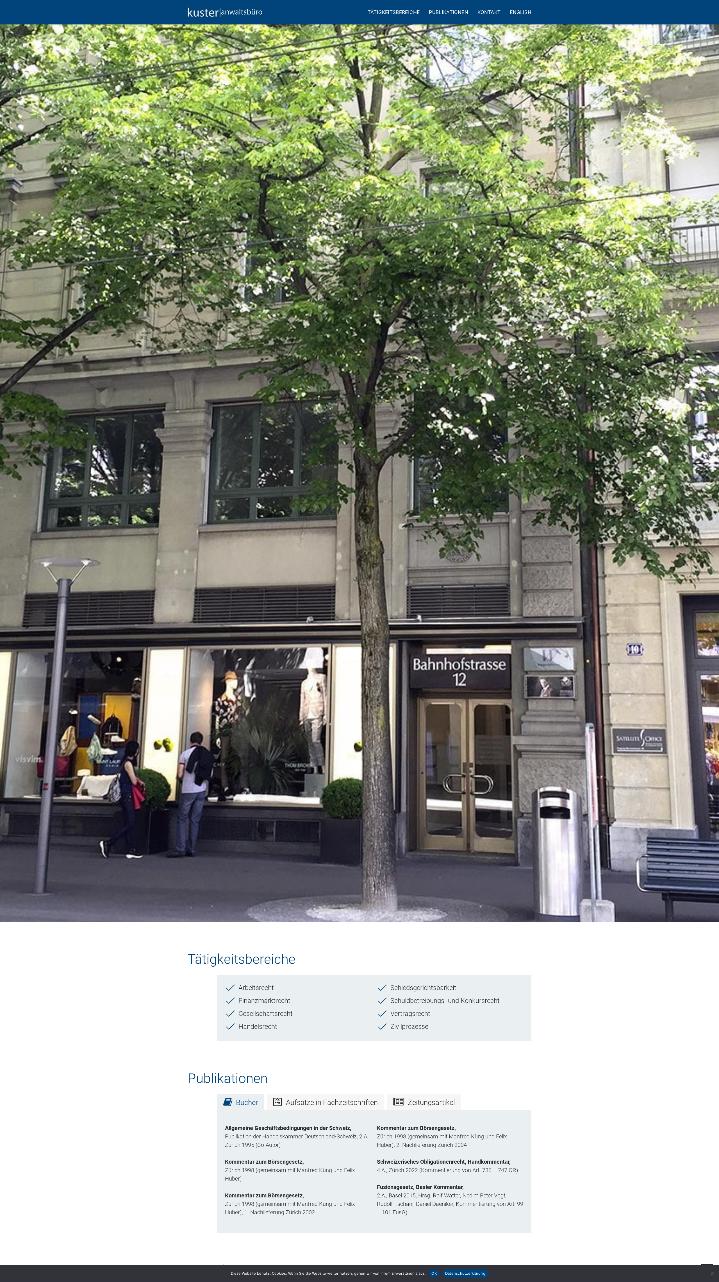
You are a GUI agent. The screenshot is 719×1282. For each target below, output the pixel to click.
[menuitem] (396, 12)
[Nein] (712, 1273)
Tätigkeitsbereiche (394, 12)
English (520, 12)
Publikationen (448, 12)
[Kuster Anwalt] (226, 12)
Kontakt (489, 12)
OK (434, 1273)
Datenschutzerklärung (465, 1273)
